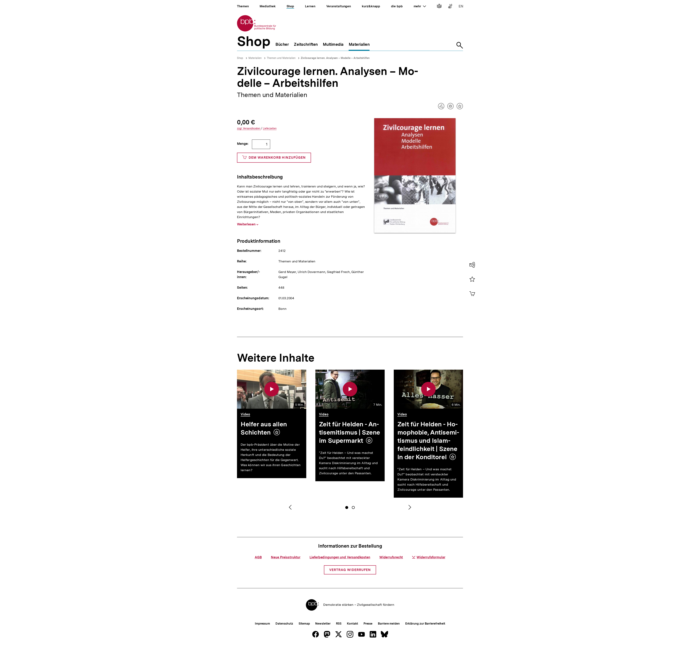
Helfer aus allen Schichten (264, 428)
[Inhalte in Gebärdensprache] (450, 7)
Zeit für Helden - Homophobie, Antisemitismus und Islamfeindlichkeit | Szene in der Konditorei (428, 440)
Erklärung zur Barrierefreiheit (425, 623)
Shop (240, 58)
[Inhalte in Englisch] (461, 7)
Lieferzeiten (270, 128)
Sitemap (304, 623)
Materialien (255, 58)
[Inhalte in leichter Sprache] (439, 7)
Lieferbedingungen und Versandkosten (340, 557)
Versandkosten (249, 128)
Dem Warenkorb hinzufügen (277, 157)
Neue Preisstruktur (285, 557)
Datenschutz (284, 623)
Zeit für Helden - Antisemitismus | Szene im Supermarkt (349, 432)
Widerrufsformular (431, 557)
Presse (367, 623)
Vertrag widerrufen (350, 570)
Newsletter (322, 623)
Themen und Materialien (281, 58)
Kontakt (352, 623)
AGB (258, 557)
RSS (339, 623)
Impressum (262, 623)
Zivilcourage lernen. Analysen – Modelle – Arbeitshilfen (335, 58)
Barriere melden (389, 623)
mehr (420, 6)
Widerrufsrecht (391, 557)
